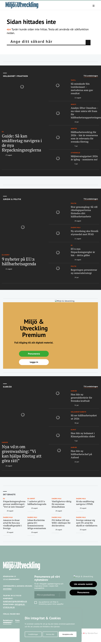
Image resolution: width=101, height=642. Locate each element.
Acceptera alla (67, 634)
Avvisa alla (50, 634)
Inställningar (33, 634)
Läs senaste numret (83, 584)
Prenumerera (34, 353)
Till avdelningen (91, 76)
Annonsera (7, 622)
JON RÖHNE (7, 589)
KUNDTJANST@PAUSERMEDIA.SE (15, 601)
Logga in (34, 362)
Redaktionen (8, 620)
